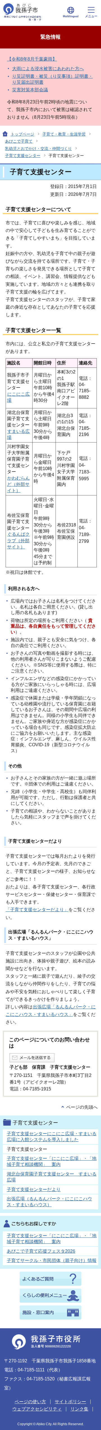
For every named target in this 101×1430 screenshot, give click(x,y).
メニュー (91, 16)
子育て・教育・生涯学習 (64, 134)
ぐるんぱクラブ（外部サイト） (18, 540)
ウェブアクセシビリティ (37, 1409)
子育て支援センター (22, 155)
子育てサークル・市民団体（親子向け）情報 (52, 1260)
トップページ (22, 134)
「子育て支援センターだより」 (37, 909)
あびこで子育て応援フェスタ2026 (41, 1251)
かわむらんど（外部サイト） (18, 484)
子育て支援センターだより (34, 1189)
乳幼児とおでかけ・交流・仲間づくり (38, 148)
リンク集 (79, 1409)
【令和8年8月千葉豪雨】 (32, 59)
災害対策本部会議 (30, 89)
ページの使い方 (30, 1401)
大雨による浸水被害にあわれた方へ (48, 68)
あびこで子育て (19, 141)
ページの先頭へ (82, 1107)
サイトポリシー (70, 1401)
